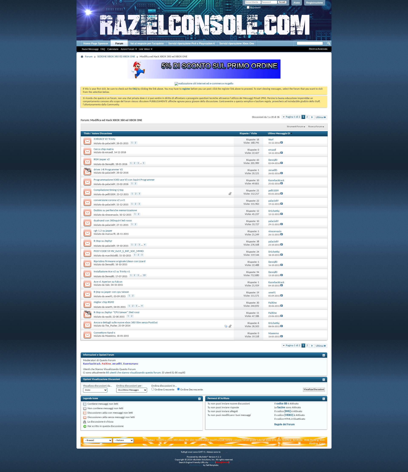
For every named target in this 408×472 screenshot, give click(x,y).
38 (257, 241)
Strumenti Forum (295, 127)
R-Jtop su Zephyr (103, 241)
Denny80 (109, 164)
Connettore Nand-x (104, 332)
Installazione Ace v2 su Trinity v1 (112, 271)
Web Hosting (311, 440)
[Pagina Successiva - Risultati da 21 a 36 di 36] (311, 117)
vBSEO (212, 462)
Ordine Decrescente (191, 389)
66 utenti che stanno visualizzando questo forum (133, 372)
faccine (281, 407)
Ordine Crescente (164, 389)
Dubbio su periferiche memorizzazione (115, 210)
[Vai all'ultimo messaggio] (281, 143)
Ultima (319, 117)
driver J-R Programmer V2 (108, 169)
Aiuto (296, 2)
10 (257, 180)
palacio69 (110, 143)
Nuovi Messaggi (90, 49)
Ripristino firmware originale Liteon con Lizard (119, 261)
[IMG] (287, 411)
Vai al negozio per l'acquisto (147, 43)
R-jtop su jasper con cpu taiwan (111, 292)
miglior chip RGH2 (104, 302)
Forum (119, 43)
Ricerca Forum (315, 127)
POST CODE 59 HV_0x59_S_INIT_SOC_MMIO (119, 251)
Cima (322, 443)
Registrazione (314, 2)
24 (257, 252)
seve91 (108, 296)
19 (257, 292)
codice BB (281, 403)
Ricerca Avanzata (318, 49)
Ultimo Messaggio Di (279, 133)
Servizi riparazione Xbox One (236, 43)
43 (257, 160)
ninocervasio (111, 215)
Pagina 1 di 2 (293, 117)
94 (257, 272)
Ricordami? (255, 7)
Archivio (297, 440)
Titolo (87, 133)
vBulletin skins (196, 465)
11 (257, 313)
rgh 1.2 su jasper (103, 230)
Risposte (244, 133)
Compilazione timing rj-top (108, 190)
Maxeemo (110, 336)
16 (257, 139)
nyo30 (108, 317)
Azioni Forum (127, 49)
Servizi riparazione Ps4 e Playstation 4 (191, 43)
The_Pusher (111, 326)
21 (257, 190)
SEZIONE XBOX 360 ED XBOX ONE (116, 56)
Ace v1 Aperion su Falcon (108, 281)
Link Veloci (144, 49)
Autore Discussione (102, 133)
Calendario (112, 49)
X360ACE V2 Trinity (104, 139)
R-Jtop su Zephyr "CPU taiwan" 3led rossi (116, 312)
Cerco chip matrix (104, 149)
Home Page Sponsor (95, 43)
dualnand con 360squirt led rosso (113, 220)
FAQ (103, 49)
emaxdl (109, 152)
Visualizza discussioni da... (97, 385)
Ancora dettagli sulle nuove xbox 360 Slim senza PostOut (125, 322)
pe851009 (110, 194)
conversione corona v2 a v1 (109, 200)
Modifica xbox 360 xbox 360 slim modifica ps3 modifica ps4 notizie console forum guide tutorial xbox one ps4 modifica (223, 440)
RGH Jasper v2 (102, 159)
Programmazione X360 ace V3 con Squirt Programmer (124, 179)
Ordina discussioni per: (129, 385)
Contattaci (149, 440)
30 (257, 303)
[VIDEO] (288, 415)
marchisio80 (111, 255)
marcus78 (110, 234)
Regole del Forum (284, 424)
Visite (254, 133)
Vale (107, 285)
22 (257, 201)
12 (257, 211)
